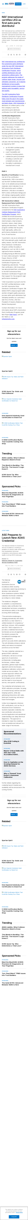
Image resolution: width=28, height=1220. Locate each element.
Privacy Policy (19, 1212)
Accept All (14, 1216)
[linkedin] (11, 54)
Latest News (5, 530)
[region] (14, 1213)
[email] (19, 54)
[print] (25, 54)
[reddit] (17, 54)
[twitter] (14, 54)
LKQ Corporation (18, 103)
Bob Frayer (13, 314)
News (3, 12)
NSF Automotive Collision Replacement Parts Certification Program (13, 212)
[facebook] (8, 54)
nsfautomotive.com (8, 319)
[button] (3, 4)
